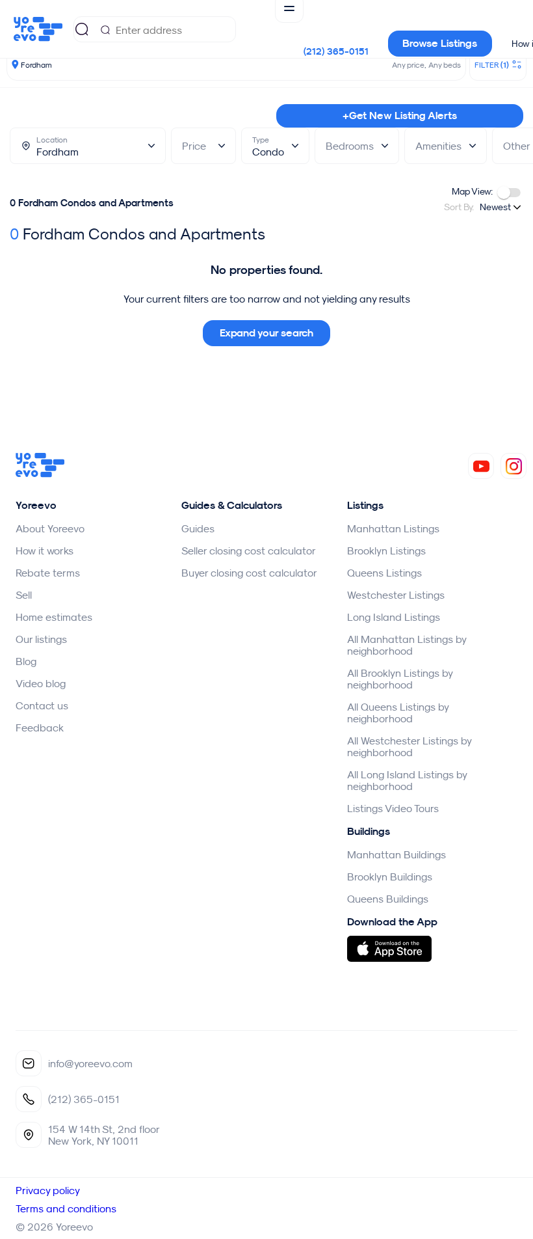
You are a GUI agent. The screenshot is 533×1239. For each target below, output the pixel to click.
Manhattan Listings (393, 528)
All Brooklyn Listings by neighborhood (399, 678)
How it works (44, 550)
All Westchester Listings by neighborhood (409, 746)
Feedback (40, 727)
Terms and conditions (66, 1208)
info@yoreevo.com (90, 1063)
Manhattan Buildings (396, 854)
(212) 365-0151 (336, 51)
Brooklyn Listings (386, 550)
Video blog (41, 683)
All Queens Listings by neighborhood (397, 712)
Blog (26, 661)
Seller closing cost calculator (248, 550)
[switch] (509, 192)
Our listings (41, 639)
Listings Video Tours (393, 808)
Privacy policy (48, 1190)
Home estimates (54, 617)
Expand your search (267, 333)
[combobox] (501, 207)
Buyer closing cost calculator (249, 573)
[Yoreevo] (40, 474)
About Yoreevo (50, 528)
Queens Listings (384, 573)
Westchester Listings (396, 595)
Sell (24, 595)
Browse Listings (439, 43)
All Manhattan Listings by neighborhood (406, 645)
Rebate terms (48, 573)
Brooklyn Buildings (389, 876)
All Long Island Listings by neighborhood (407, 780)
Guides (197, 528)
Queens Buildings (387, 899)
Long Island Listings (393, 617)
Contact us (42, 705)
